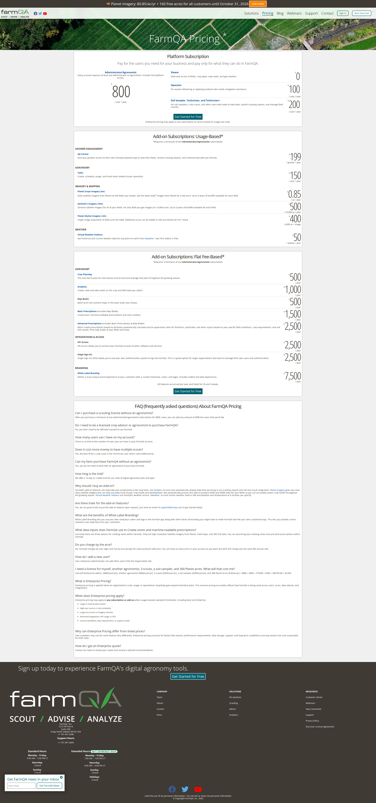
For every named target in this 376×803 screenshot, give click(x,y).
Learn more (258, 3)
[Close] (61, 777)
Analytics (82, 286)
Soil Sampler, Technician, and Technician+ (195, 100)
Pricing (267, 13)
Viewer (175, 72)
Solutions (251, 13)
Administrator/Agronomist (120, 72)
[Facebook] (36, 14)
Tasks (80, 172)
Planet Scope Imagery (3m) (91, 191)
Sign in (342, 13)
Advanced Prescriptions (89, 323)
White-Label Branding (88, 373)
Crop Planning (85, 274)
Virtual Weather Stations (90, 234)
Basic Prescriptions (87, 311)
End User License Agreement (320, 726)
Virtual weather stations (107, 495)
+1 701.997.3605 (66, 742)
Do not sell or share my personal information (209, 795)
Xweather (149, 238)
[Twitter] (40, 14)
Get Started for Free (188, 117)
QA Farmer (83, 154)
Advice (232, 709)
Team (159, 697)
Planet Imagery (277, 490)
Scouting (233, 703)
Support (311, 13)
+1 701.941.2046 (66, 734)
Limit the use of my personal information (165, 795)
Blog (280, 13)
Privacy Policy (312, 720)
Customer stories (314, 697)
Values (160, 703)
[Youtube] (45, 14)
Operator (176, 85)
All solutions (235, 697)
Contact (327, 13)
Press (159, 714)
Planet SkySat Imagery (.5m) (92, 216)
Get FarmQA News (49, 785)
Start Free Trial (361, 13)
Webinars (294, 13)
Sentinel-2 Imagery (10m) (90, 203)
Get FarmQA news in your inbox (33, 779)
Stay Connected (313, 709)
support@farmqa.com (171, 507)
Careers (160, 709)
